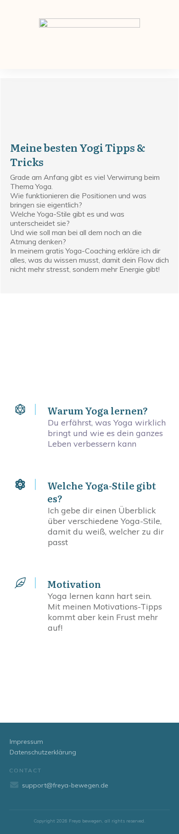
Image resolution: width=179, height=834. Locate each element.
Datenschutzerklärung (43, 752)
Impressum (26, 741)
